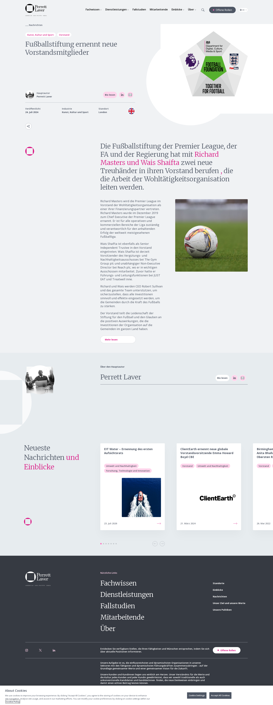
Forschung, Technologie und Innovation (128, 470)
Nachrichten (220, 596)
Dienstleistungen (126, 594)
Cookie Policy (13, 701)
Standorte (218, 583)
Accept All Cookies (220, 695)
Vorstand (64, 34)
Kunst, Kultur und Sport (40, 34)
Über (107, 629)
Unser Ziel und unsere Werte (229, 603)
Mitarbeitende (122, 617)
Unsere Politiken (222, 609)
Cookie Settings (197, 695)
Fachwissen (118, 583)
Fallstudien (117, 606)
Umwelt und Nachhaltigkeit (121, 465)
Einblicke (218, 589)
